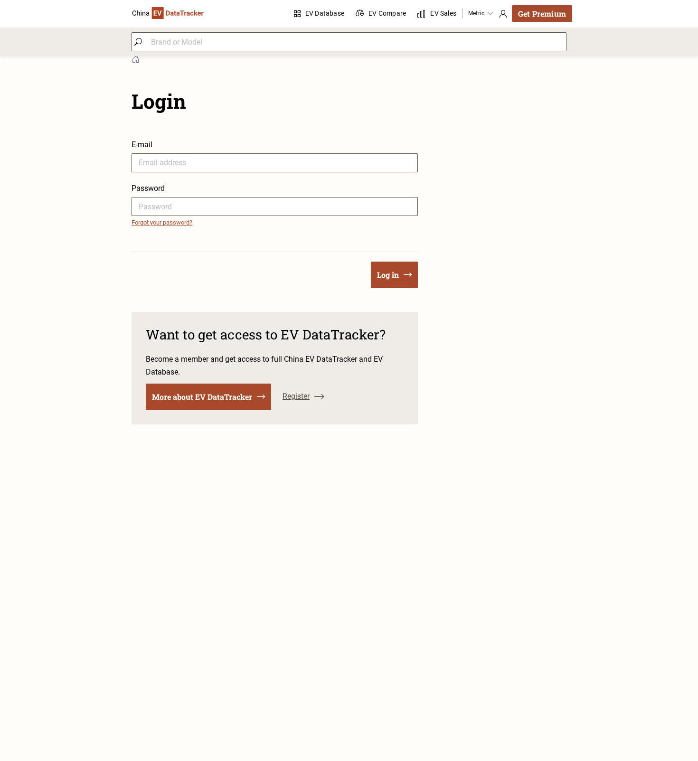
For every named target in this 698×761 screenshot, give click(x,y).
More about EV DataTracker (202, 397)
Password (148, 188)
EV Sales (443, 13)
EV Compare (387, 13)
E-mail (142, 144)
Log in (388, 275)
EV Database (324, 13)
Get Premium (542, 14)
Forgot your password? (162, 222)
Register (296, 396)
